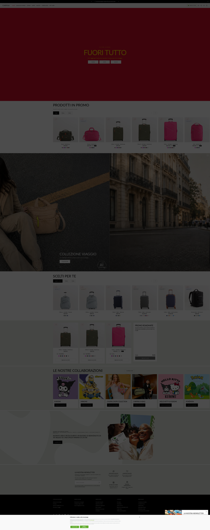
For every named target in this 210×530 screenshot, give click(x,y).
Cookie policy (92, 520)
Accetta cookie (74, 526)
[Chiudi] (206, 512)
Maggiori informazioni (84, 527)
